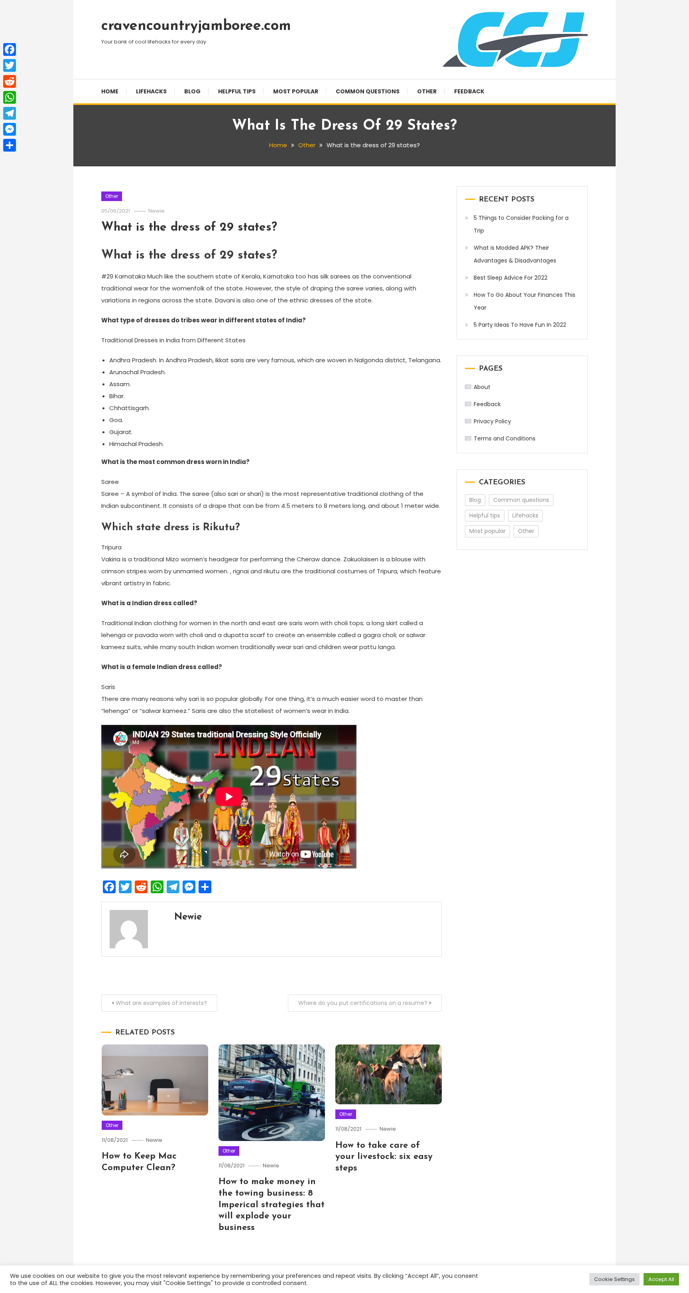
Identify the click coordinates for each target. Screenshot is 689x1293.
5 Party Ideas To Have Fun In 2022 (520, 325)
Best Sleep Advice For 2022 (510, 278)
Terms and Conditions (504, 438)
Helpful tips (237, 91)
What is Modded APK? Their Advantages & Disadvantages (515, 254)
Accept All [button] (661, 1279)
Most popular (295, 91)
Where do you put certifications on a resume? (362, 1003)
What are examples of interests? (161, 1003)
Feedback (469, 91)
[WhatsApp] (10, 97)
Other (427, 91)
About (482, 387)
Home (109, 91)
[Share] (10, 145)
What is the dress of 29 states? (189, 227)
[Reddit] (10, 81)
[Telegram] (10, 113)
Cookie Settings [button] (614, 1279)
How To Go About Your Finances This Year (524, 301)
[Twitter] (10, 65)
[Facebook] (10, 49)
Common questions (368, 91)
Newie (156, 211)
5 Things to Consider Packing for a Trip (521, 224)
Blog (192, 91)
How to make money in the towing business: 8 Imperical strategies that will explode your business (272, 1204)
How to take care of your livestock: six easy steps (384, 1157)
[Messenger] (10, 129)
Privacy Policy (492, 421)
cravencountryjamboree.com (196, 26)
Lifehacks (151, 91)
